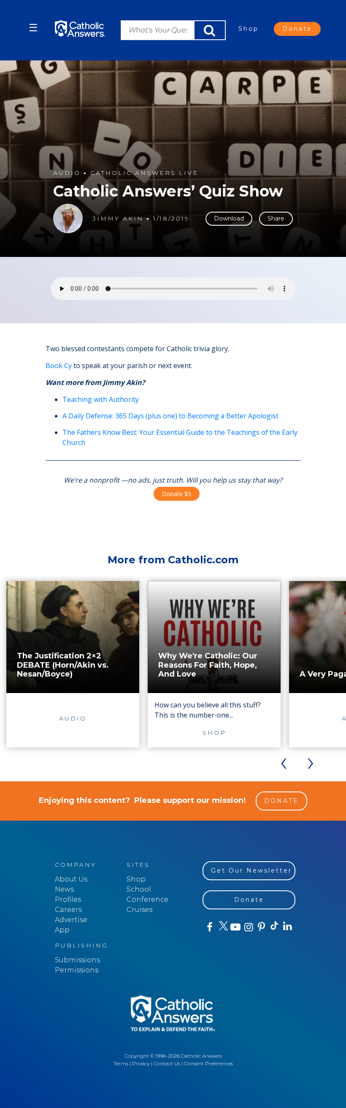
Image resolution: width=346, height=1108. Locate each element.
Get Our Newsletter (251, 870)
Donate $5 (176, 494)
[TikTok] (274, 927)
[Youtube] (235, 927)
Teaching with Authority (100, 399)
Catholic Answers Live (144, 173)
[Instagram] (247, 927)
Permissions (76, 970)
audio (67, 173)
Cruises (139, 910)
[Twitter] (222, 927)
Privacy (141, 1063)
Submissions (77, 960)
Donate (297, 29)
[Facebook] (209, 927)
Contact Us (167, 1063)
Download (229, 218)
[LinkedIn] (287, 927)
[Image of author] (68, 218)
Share (276, 218)
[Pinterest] (261, 927)
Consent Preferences (208, 1063)
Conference (147, 899)
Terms (121, 1063)
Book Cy (59, 365)
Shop (248, 29)
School (139, 889)
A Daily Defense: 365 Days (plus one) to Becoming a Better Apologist (170, 415)
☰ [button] (33, 28)
